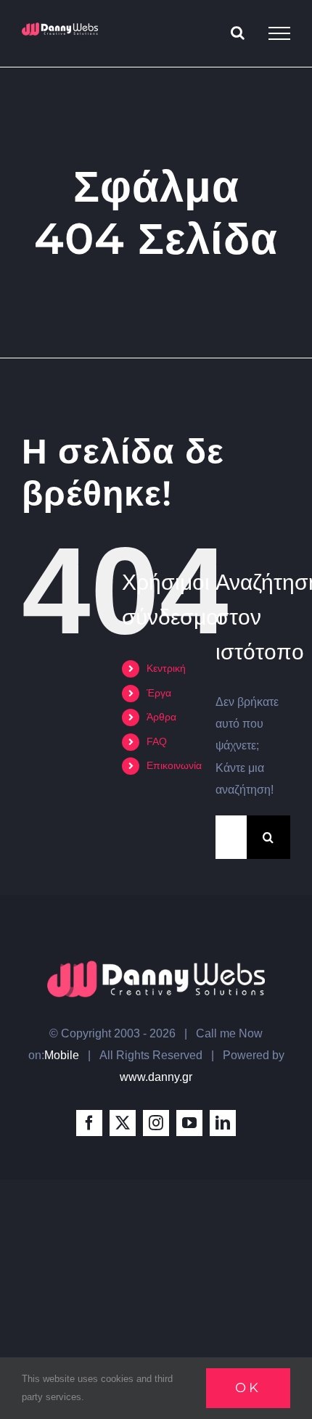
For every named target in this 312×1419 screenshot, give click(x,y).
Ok (248, 1388)
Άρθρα (161, 717)
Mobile (61, 1055)
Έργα (159, 693)
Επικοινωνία (174, 765)
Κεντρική (166, 668)
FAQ (157, 741)
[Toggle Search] (238, 32)
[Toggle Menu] (279, 33)
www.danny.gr (156, 1077)
